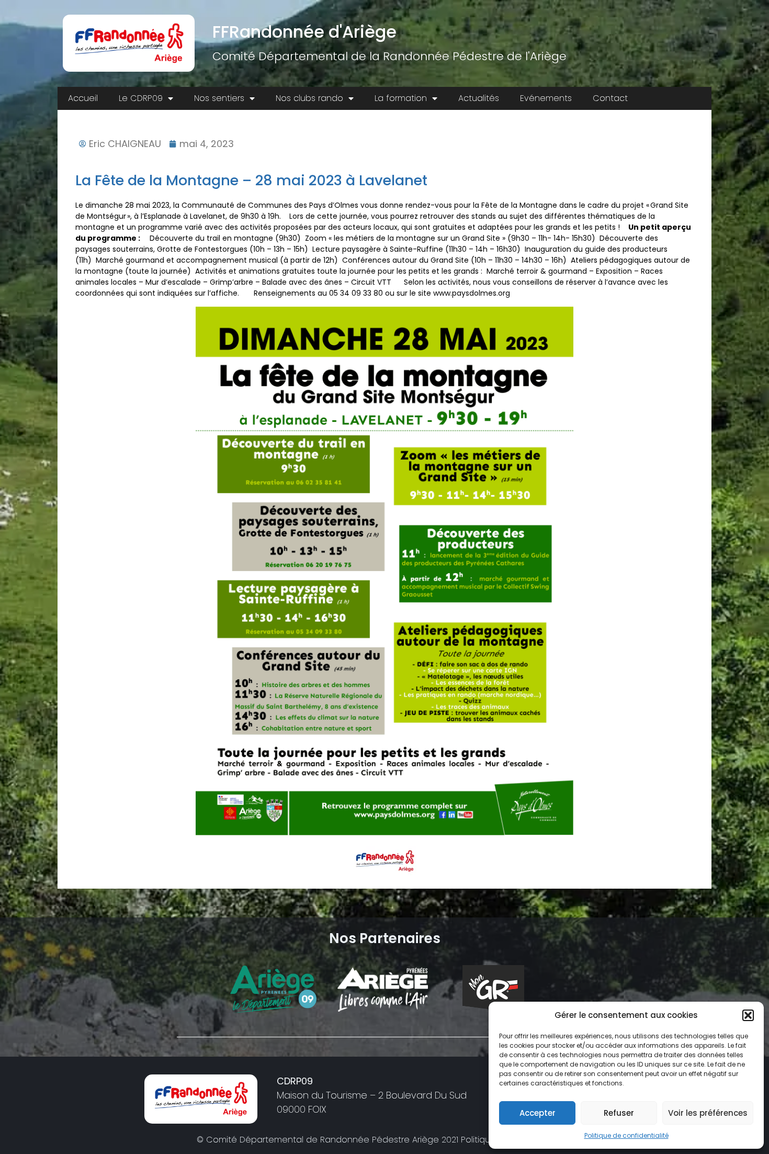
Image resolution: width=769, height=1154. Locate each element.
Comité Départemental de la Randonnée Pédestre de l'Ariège (389, 56)
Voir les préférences (708, 1112)
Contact (610, 98)
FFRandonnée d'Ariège (304, 31)
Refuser (619, 1112)
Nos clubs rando (309, 98)
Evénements (546, 98)
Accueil (83, 98)
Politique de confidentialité (626, 1135)
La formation (401, 98)
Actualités (478, 98)
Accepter (537, 1112)
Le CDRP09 (141, 98)
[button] (748, 1015)
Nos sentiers (219, 98)
